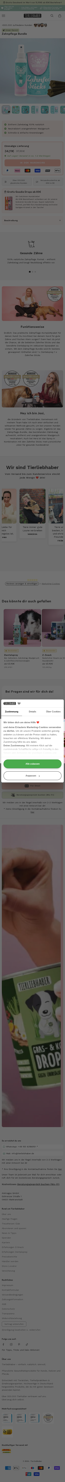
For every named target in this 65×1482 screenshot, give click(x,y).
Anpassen (31, 775)
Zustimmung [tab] (11, 711)
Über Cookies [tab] (53, 711)
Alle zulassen (33, 764)
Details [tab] (32, 711)
